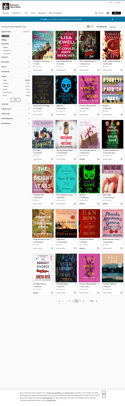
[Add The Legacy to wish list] (52, 159)
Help (110, 2)
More (15, 100)
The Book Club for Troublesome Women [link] (42, 239)
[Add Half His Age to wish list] (121, 204)
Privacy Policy (69, 393)
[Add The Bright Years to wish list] (52, 204)
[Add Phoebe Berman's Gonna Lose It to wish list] (121, 248)
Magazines (42, 13)
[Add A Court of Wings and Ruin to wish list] (98, 115)
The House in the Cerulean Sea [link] (42, 61)
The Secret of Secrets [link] (86, 239)
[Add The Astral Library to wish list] (75, 293)
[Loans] (108, 13)
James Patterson (62, 242)
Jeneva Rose (38, 286)
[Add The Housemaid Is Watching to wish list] (75, 159)
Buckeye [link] (105, 106)
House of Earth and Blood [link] (111, 61)
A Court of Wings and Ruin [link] (88, 106)
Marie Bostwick (39, 242)
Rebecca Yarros (85, 153)
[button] (99, 13)
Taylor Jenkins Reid (109, 153)
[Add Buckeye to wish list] (121, 115)
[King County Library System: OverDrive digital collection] (11, 6)
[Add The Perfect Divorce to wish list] (52, 293)
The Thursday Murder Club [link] (88, 61)
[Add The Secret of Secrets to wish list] (98, 248)
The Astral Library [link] (62, 284)
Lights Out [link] (59, 106)
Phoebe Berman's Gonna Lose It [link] (112, 239)
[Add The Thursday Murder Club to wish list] (98, 70)
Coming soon (6, 53)
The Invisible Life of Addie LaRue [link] (42, 106)
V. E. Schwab (38, 108)
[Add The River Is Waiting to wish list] (121, 293)
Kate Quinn (61, 286)
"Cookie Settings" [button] (47, 398)
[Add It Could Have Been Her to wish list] (75, 70)
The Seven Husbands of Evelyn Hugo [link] (112, 150)
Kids (26, 13)
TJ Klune (37, 64)
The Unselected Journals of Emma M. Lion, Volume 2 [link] (65, 195)
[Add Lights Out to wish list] (75, 115)
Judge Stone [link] (60, 239)
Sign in (116, 13)
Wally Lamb (107, 286)
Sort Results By (102, 27)
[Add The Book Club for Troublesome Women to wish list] (52, 248)
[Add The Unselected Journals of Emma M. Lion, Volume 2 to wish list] (75, 204)
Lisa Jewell (61, 64)
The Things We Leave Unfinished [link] (88, 150)
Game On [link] (82, 195)
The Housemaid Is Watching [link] (65, 150)
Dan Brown (84, 242)
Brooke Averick (108, 242)
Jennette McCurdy (109, 197)
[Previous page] (59, 301)
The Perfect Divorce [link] (39, 284)
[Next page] (97, 301)
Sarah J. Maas (108, 64)
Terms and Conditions (54, 393)
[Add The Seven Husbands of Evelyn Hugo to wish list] (121, 159)
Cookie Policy (51, 400)
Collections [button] (16, 13)
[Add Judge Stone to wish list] (75, 248)
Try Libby (44, 19)
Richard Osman (85, 64)
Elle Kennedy (38, 153)
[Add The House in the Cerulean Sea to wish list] (52, 70)
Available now (7, 50)
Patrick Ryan (107, 108)
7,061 (92, 301)
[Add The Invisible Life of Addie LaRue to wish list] (52, 115)
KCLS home (117, 2)
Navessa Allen (62, 108)
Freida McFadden (62, 153)
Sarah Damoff (38, 197)
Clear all (26, 32)
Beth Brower (61, 197)
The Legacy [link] (37, 150)
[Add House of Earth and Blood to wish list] (121, 70)
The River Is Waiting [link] (109, 284)
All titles (5, 47)
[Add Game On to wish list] (98, 204)
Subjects (5, 13)
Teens (33, 13)
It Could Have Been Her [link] (64, 61)
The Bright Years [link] (38, 195)
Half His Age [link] (107, 195)
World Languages (55, 13)
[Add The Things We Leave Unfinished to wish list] (98, 159)
